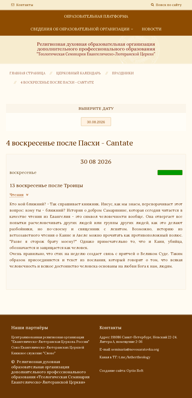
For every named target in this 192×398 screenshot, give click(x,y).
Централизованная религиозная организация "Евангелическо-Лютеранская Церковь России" (50, 339)
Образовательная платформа (96, 16)
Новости (152, 29)
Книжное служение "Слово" (33, 353)
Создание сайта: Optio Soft (122, 371)
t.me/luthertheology (134, 357)
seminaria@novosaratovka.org (135, 349)
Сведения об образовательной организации (80, 29)
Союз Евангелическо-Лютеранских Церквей (47, 347)
